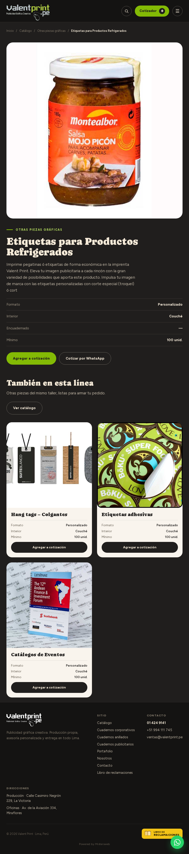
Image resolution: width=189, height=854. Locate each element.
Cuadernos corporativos (116, 730)
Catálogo (25, 31)
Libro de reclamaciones (115, 773)
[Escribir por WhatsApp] (177, 842)
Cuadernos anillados (112, 737)
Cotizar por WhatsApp (85, 358)
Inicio (10, 31)
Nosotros (104, 758)
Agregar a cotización (31, 358)
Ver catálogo (24, 408)
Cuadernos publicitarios (115, 744)
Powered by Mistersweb (94, 844)
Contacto (104, 765)
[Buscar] (126, 11)
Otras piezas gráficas (51, 31)
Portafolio (105, 751)
